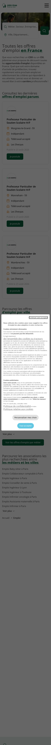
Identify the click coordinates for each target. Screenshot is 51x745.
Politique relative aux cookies (18, 409)
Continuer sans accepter (38, 317)
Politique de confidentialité (17, 406)
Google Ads (7, 384)
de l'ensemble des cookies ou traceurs (23, 338)
